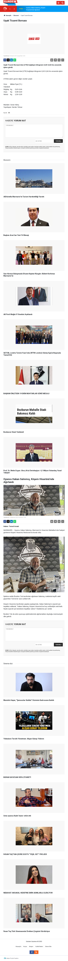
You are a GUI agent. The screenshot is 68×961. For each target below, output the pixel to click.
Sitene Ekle (48, 946)
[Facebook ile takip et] (32, 952)
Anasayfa (8, 15)
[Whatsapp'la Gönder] (14, 60)
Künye (25, 946)
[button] (55, 60)
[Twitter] (8, 60)
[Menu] (58, 3)
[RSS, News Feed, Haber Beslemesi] (36, 952)
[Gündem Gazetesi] (10, 2)
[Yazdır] (51, 60)
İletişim (31, 946)
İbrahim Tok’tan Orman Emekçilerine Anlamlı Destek (37, 9)
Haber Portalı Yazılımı (12, 958)
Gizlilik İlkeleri (39, 946)
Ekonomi (16, 15)
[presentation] (10, 9)
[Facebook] (4, 60)
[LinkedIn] (11, 60)
